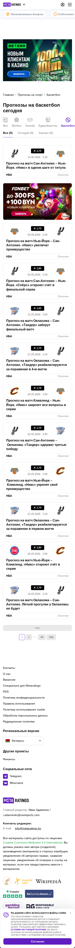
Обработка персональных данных (25, 715)
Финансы (9, 759)
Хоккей (30, 125)
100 (41, 637)
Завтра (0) (46, 132)
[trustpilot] (12, 894)
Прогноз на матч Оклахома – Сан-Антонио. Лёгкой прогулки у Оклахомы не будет (37, 604)
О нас (7, 673)
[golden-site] (23, 881)
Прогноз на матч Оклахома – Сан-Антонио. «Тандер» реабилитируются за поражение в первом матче (36, 525)
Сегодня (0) (26, 132)
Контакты (9, 667)
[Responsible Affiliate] (40, 907)
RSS (6, 691)
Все (5, 125)
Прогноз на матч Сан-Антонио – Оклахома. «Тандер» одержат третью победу (36, 445)
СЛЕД (51, 637)
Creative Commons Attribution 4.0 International (32, 842)
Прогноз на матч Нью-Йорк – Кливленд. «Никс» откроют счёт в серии (33, 565)
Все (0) (8, 132)
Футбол (16, 125)
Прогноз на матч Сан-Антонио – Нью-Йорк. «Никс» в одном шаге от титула (36, 165)
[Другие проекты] (14, 5)
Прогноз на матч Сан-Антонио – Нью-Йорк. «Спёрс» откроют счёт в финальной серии (36, 285)
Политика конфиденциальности (24, 697)
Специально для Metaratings (22, 685)
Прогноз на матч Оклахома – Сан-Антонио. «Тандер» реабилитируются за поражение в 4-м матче (36, 365)
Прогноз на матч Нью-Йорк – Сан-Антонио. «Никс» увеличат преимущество (33, 245)
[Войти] (63, 5)
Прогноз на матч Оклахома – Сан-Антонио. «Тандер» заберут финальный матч (33, 325)
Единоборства (48, 125)
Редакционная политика (19, 721)
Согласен (37, 941)
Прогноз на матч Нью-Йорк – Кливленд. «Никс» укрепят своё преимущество (32, 485)
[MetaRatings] (16, 800)
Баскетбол (68, 125)
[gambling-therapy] (12, 907)
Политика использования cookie (24, 709)
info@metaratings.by (28, 828)
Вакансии (9, 679)
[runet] (7, 881)
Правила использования (19, 703)
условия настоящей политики (28, 929)
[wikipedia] (48, 881)
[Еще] (70, 5)
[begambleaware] (39, 894)
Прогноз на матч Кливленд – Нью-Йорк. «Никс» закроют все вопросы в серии (36, 405)
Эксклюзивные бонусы (27, 14)
